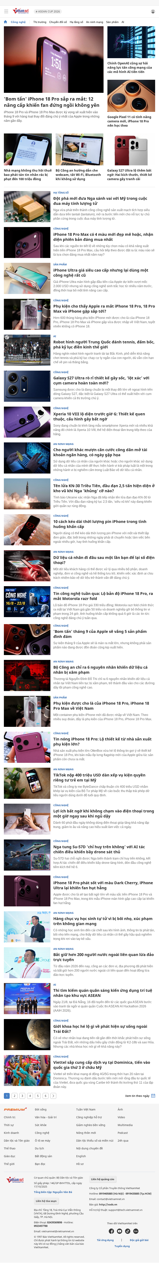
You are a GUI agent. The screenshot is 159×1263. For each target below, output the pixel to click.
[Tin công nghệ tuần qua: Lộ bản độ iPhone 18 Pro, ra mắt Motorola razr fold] (27, 601)
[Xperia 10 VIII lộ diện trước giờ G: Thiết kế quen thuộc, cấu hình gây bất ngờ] (27, 422)
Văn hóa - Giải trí (46, 1117)
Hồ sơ (80, 1164)
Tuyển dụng (122, 1246)
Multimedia (125, 1125)
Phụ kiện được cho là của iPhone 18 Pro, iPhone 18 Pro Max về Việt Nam (101, 706)
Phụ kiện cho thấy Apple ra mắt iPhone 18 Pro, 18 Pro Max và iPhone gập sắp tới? (104, 308)
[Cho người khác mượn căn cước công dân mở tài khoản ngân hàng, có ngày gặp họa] (27, 458)
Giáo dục (9, 1156)
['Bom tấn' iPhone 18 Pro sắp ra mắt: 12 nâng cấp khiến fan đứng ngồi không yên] (54, 59)
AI (123, 22)
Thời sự (9, 1125)
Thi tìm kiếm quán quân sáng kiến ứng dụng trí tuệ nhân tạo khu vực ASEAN (102, 993)
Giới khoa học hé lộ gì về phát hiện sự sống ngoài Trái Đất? (100, 1029)
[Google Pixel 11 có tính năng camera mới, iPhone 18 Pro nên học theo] (131, 96)
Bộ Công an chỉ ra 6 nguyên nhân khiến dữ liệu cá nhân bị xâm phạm (100, 670)
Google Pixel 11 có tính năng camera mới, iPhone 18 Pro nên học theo (129, 121)
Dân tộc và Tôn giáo (16, 1140)
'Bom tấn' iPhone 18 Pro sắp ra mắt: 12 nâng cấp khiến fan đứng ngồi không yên (51, 102)
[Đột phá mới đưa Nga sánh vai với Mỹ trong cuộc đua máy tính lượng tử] (27, 206)
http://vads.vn (108, 1204)
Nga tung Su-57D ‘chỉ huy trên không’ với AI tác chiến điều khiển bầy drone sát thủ (99, 849)
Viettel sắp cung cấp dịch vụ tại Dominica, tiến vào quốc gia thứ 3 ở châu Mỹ (101, 1065)
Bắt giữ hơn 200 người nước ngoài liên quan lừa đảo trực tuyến (103, 957)
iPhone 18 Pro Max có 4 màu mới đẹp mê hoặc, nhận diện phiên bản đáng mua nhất (103, 237)
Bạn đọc (40, 1164)
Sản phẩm (112, 22)
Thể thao (9, 1148)
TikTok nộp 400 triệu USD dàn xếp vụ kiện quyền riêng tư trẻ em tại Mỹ (99, 777)
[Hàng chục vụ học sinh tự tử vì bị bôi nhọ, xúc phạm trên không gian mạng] (27, 926)
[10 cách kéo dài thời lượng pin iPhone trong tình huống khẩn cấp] (27, 529)
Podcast (123, 1133)
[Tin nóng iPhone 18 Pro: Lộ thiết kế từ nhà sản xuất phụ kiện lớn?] (27, 747)
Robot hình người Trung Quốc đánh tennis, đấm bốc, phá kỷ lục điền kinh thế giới (104, 344)
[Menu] (6, 11)
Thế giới (9, 1164)
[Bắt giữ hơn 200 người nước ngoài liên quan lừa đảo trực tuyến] (27, 962)
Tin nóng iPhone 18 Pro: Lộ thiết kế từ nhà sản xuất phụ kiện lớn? (102, 741)
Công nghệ (18, 22)
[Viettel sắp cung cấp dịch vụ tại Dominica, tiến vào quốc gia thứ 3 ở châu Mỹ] (27, 1070)
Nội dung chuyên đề (89, 1148)
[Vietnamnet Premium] (15, 1111)
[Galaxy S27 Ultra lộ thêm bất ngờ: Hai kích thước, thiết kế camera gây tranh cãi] (131, 149)
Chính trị (9, 1117)
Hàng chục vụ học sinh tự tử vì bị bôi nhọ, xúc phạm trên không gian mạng (103, 921)
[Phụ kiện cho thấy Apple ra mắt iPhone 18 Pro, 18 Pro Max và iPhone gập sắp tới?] (27, 314)
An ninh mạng (94, 22)
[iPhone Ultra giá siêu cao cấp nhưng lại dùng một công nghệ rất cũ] (27, 278)
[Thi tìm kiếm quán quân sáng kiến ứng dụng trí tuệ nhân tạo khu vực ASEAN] (27, 998)
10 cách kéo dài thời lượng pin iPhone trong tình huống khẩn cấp (99, 524)
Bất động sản (43, 1156)
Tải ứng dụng (105, 1240)
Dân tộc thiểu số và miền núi (94, 1140)
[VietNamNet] (5, 22)
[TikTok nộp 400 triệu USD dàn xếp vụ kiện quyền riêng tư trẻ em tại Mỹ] (27, 783)
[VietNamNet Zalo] (135, 1233)
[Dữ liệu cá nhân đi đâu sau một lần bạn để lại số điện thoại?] (27, 565)
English (81, 1156)
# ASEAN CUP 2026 (48, 11)
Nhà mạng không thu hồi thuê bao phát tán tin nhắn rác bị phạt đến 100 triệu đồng (28, 174)
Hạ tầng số (76, 22)
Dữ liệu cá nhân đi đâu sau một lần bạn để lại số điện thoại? (104, 560)
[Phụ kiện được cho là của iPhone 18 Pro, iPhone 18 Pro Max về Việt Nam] (27, 711)
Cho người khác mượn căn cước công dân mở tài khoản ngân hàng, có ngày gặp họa (100, 452)
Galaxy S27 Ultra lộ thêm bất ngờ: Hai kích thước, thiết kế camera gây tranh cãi (129, 174)
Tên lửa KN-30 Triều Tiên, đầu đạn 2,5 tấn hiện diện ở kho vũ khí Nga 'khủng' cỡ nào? (104, 488)
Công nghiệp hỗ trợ (89, 1117)
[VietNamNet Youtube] (119, 1233)
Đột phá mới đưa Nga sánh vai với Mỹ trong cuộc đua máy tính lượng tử (100, 201)
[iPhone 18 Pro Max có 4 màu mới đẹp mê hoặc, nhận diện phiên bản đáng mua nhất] (27, 242)
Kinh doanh (11, 1133)
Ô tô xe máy (42, 1140)
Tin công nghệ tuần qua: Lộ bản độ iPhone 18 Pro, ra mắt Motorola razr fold (103, 596)
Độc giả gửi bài (139, 1240)
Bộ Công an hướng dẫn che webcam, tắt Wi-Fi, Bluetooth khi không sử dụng (78, 174)
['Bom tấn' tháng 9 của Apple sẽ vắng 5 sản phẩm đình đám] (27, 639)
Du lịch (39, 1148)
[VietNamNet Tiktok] (127, 1233)
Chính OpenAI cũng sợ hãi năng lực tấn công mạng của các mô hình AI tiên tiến (129, 67)
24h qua (123, 1140)
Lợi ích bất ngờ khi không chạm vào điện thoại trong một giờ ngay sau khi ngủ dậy (103, 813)
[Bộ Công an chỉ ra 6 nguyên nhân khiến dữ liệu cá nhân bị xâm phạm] (27, 675)
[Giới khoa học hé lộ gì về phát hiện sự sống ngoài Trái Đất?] (27, 1034)
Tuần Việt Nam (85, 1109)
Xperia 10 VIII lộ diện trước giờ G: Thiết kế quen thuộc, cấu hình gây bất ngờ (99, 416)
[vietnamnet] (21, 14)
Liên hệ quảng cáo (102, 1179)
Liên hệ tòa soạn (46, 1201)
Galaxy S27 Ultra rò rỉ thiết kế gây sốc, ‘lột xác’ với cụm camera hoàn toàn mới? (101, 380)
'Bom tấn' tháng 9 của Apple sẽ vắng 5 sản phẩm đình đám (100, 634)
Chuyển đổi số (58, 22)
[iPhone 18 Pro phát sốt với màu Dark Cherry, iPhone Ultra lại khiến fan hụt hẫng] (27, 891)
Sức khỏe (41, 1125)
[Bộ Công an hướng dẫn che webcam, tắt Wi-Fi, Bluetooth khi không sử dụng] (80, 149)
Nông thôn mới (86, 1133)
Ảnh (120, 1109)
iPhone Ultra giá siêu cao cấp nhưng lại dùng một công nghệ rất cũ (100, 273)
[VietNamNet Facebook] (111, 1233)
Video (121, 1117)
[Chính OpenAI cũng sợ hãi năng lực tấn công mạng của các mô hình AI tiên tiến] (131, 42)
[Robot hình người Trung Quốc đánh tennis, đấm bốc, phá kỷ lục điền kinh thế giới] (27, 350)
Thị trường (39, 22)
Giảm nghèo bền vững (90, 1125)
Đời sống (41, 1109)
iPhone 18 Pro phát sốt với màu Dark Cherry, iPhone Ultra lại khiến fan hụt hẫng (103, 885)
